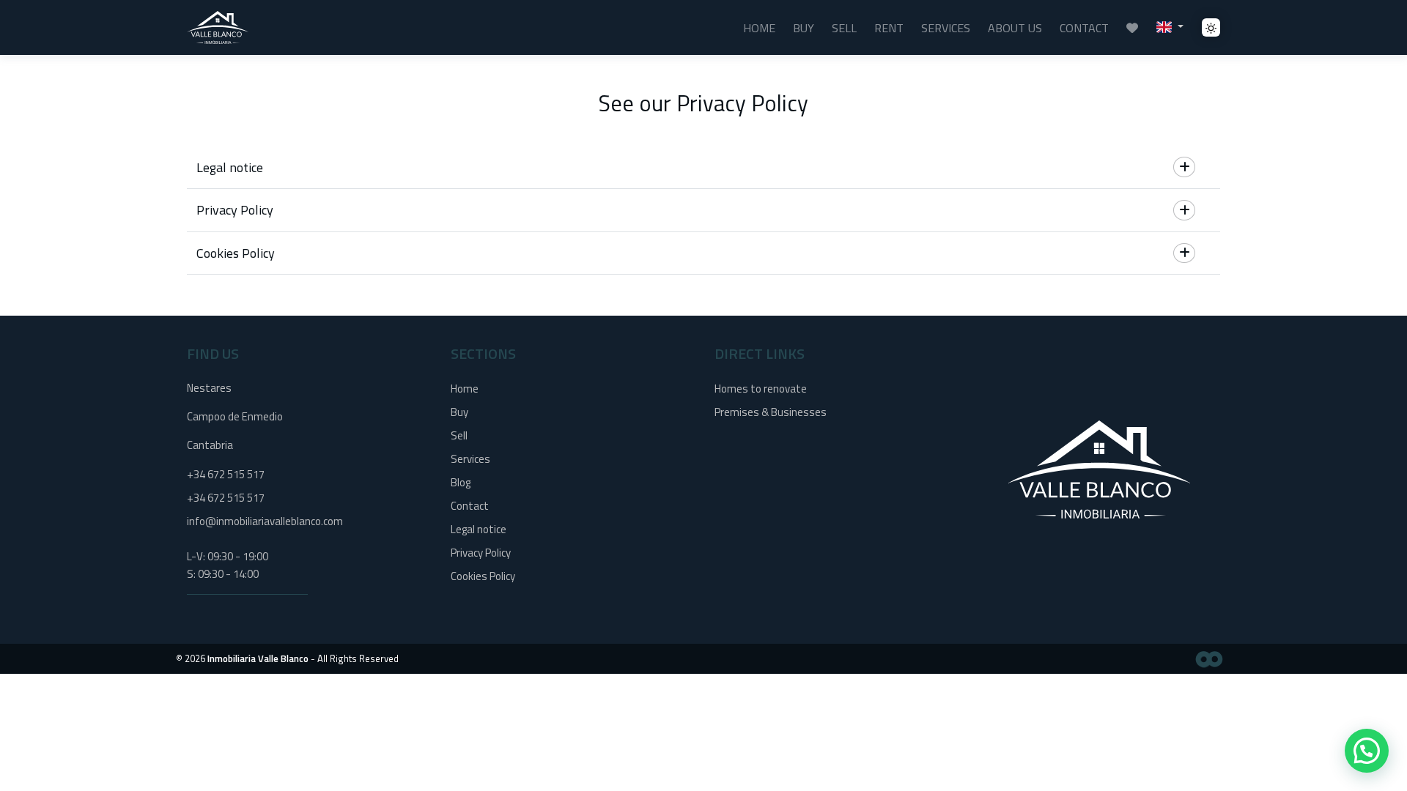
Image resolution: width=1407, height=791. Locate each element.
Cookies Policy (483, 576)
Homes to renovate (760, 388)
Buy (803, 28)
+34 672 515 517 (226, 474)
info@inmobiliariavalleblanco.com (265, 521)
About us (1015, 28)
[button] (1170, 26)
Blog (460, 482)
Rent (889, 28)
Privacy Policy (481, 552)
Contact (1084, 28)
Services (945, 28)
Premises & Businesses (770, 412)
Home (759, 28)
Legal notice (478, 529)
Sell (844, 28)
